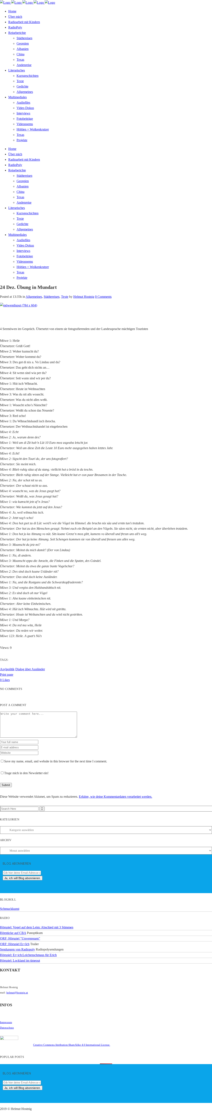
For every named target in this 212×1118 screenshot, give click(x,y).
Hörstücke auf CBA (13, 933)
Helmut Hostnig (83, 296)
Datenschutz (7, 1027)
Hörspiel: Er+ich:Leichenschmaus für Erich (28, 955)
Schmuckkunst (9, 908)
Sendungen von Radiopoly (17, 949)
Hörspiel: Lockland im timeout (20, 960)
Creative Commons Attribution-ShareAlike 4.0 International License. (71, 1044)
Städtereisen (51, 296)
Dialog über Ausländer (30, 669)
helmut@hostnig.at (17, 992)
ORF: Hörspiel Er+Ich (14, 944)
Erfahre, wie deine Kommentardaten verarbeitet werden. (115, 796)
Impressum (6, 1022)
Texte (64, 296)
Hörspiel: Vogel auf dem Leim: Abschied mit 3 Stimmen (36, 927)
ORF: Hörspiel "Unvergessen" (20, 938)
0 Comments (103, 296)
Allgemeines (34, 296)
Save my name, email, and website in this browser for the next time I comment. (55, 761)
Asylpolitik (7, 669)
